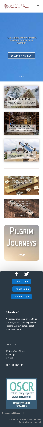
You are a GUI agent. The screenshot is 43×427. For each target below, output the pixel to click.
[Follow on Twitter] (26, 274)
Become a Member (22, 55)
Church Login (21, 281)
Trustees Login (21, 296)
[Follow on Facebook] (16, 274)
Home (21, 255)
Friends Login (21, 289)
